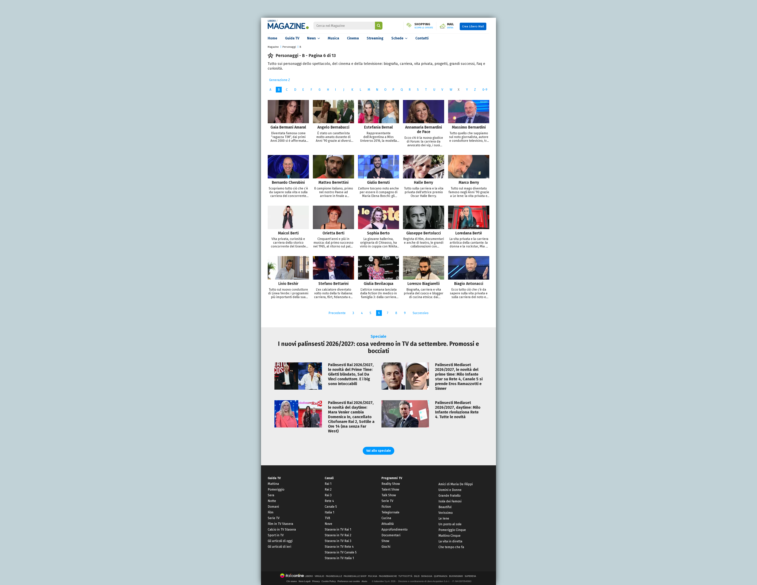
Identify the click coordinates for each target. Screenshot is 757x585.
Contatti (422, 38)
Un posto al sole (449, 524)
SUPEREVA (470, 576)
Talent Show (390, 489)
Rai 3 (328, 495)
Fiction (386, 506)
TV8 (327, 518)
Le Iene (443, 518)
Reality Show (390, 484)
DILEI (417, 576)
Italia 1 (329, 512)
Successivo (420, 313)
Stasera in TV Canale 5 (341, 552)
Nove (328, 524)
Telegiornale (390, 512)
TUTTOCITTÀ (405, 576)
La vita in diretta (450, 541)
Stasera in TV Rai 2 (338, 535)
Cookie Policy (329, 581)
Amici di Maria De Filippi (455, 484)
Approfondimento (394, 529)
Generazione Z (279, 80)
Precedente (337, 313)
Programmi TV (391, 478)
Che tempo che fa (451, 547)
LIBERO (272, 21)
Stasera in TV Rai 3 (338, 541)
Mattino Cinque (449, 535)
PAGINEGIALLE (334, 576)
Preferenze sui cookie (348, 581)
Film (270, 512)
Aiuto (364, 581)
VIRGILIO (319, 576)
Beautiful (444, 507)
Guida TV (292, 38)
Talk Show (388, 495)
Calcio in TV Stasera (282, 529)
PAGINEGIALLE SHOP (355, 576)
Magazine (273, 46)
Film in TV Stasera (280, 524)
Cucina (386, 518)
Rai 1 (328, 484)
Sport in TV (276, 535)
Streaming (375, 38)
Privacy (316, 581)
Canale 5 (331, 506)
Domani (273, 506)
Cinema (353, 38)
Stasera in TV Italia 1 (339, 558)
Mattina (273, 484)
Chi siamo (291, 581)
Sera (271, 495)
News (311, 38)
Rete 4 (329, 501)
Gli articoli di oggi (280, 541)
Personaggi (289, 46)
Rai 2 (328, 489)
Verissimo (445, 513)
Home (272, 38)
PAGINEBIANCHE (388, 576)
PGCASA (372, 576)
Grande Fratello (449, 495)
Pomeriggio (276, 489)
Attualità (387, 524)
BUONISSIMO (456, 576)
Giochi (385, 547)
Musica (333, 38)
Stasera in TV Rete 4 (339, 547)
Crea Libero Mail (473, 26)
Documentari (390, 535)
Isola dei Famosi (449, 501)
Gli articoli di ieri (279, 547)
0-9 (484, 89)
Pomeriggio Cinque (452, 530)
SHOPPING (423, 26)
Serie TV (274, 518)
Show (385, 541)
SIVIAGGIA (426, 576)
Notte (272, 501)
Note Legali (304, 581)
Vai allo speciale (378, 451)
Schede (397, 38)
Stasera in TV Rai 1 (338, 529)
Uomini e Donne (449, 490)
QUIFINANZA (440, 576)
